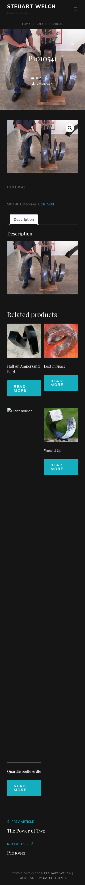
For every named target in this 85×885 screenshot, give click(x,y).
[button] (70, 128)
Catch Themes (55, 878)
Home (26, 24)
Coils (40, 24)
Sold (50, 204)
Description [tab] (24, 219)
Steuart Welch (31, 6)
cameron (45, 83)
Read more (20, 388)
